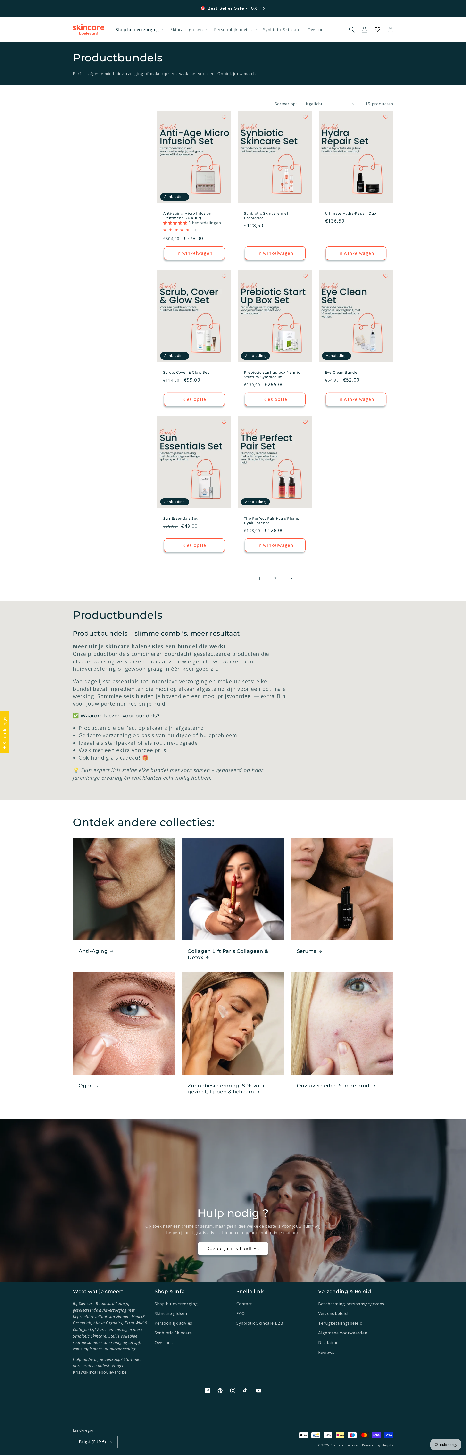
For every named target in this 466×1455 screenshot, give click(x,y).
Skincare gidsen (171, 1313)
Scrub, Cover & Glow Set (186, 372)
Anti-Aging (93, 951)
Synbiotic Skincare (173, 1333)
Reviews (326, 1352)
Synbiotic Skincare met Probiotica (266, 215)
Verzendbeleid (333, 1313)
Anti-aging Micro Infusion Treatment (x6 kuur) (187, 215)
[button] (139, 30)
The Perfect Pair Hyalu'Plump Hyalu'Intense (272, 520)
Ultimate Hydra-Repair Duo (350, 213)
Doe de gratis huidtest (233, 1248)
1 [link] (259, 578)
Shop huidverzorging (176, 1303)
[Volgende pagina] (290, 578)
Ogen (86, 1085)
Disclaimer (329, 1342)
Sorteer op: (286, 104)
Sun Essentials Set (180, 518)
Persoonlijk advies (173, 1323)
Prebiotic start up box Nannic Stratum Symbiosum (272, 374)
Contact (244, 1303)
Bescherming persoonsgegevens (351, 1303)
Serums (306, 951)
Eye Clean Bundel (342, 372)
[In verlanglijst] (224, 117)
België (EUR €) (92, 1442)
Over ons (164, 1342)
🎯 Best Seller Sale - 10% (229, 8)
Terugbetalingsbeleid (340, 1323)
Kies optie (194, 399)
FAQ (240, 1313)
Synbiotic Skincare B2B (259, 1323)
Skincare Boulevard (346, 1445)
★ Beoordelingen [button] (4, 732)
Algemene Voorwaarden (342, 1333)
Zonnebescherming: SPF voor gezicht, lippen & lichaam (226, 1089)
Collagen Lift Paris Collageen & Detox (228, 954)
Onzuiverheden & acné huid (333, 1085)
